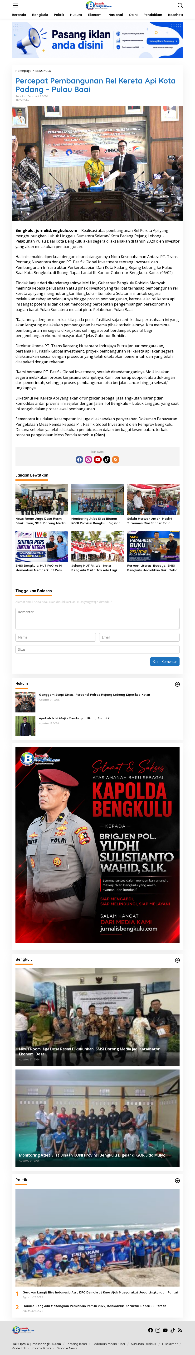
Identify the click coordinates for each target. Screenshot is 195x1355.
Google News (67, 1348)
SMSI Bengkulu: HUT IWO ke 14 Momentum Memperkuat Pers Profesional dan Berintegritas (39, 568)
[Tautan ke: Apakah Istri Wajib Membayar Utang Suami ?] (25, 725)
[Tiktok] (106, 459)
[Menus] (16, 5)
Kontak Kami (41, 1348)
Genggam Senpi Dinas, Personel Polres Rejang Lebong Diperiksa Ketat (94, 694)
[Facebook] (79, 459)
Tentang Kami (76, 1344)
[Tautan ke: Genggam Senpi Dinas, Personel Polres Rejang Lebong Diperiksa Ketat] (25, 702)
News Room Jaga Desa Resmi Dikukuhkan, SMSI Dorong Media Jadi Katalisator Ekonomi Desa (40, 521)
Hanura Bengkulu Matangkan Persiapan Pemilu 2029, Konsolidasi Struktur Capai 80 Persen (94, 1306)
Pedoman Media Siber (109, 1344)
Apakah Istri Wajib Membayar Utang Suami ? (74, 718)
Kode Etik (19, 1348)
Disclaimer (170, 1344)
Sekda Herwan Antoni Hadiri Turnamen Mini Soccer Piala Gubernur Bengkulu (149, 521)
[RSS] (115, 459)
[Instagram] (88, 459)
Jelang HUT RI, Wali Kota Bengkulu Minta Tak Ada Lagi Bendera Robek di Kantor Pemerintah (94, 568)
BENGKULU (22, 99)
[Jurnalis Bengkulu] (98, 5)
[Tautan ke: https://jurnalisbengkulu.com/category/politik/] (177, 1181)
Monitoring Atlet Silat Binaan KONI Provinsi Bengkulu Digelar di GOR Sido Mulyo (97, 521)
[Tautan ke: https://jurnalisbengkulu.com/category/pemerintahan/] (177, 960)
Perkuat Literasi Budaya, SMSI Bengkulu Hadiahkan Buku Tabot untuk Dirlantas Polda (153, 568)
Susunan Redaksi (143, 1344)
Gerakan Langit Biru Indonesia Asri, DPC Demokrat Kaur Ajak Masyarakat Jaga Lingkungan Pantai (100, 1292)
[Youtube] (98, 459)
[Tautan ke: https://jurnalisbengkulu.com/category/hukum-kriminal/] (177, 684)
